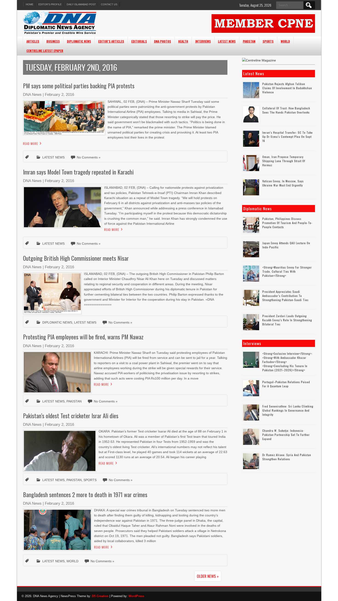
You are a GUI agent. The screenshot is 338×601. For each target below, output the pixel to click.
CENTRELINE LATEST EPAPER (44, 50)
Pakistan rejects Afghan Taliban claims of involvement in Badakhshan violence (287, 88)
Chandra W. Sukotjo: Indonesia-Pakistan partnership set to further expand (286, 435)
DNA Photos (162, 41)
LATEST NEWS (227, 41)
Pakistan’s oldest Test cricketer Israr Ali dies (70, 415)
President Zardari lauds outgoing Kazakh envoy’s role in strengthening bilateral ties (287, 320)
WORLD (285, 41)
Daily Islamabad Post (81, 4)
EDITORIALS (139, 41)
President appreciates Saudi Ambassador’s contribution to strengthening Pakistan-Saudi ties (285, 296)
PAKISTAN (249, 41)
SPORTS (268, 41)
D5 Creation (100, 596)
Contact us (109, 4)
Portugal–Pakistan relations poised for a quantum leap (286, 384)
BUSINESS (53, 41)
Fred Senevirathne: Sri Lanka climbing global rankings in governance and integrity (287, 410)
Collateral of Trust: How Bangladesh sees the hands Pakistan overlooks (286, 110)
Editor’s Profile (50, 4)
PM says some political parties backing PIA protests (79, 85)
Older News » (208, 576)
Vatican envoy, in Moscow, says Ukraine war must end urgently (283, 183)
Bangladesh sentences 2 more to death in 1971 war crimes (85, 494)
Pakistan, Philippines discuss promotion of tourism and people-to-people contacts (287, 223)
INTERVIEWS (203, 41)
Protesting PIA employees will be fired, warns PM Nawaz (83, 336)
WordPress (136, 596)
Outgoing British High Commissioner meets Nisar (76, 258)
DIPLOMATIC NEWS (79, 41)
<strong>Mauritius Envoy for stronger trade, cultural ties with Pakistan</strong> (287, 271)
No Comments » (88, 157)
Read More (30, 143)
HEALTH (183, 41)
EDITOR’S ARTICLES (111, 41)
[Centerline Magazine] (259, 60)
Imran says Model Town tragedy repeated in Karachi (78, 172)
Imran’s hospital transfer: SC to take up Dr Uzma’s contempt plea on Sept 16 (287, 136)
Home (29, 4)
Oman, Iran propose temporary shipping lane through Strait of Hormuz (283, 161)
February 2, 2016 (59, 94)
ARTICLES (32, 41)
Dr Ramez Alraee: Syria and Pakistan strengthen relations (286, 457)
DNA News (32, 94)
